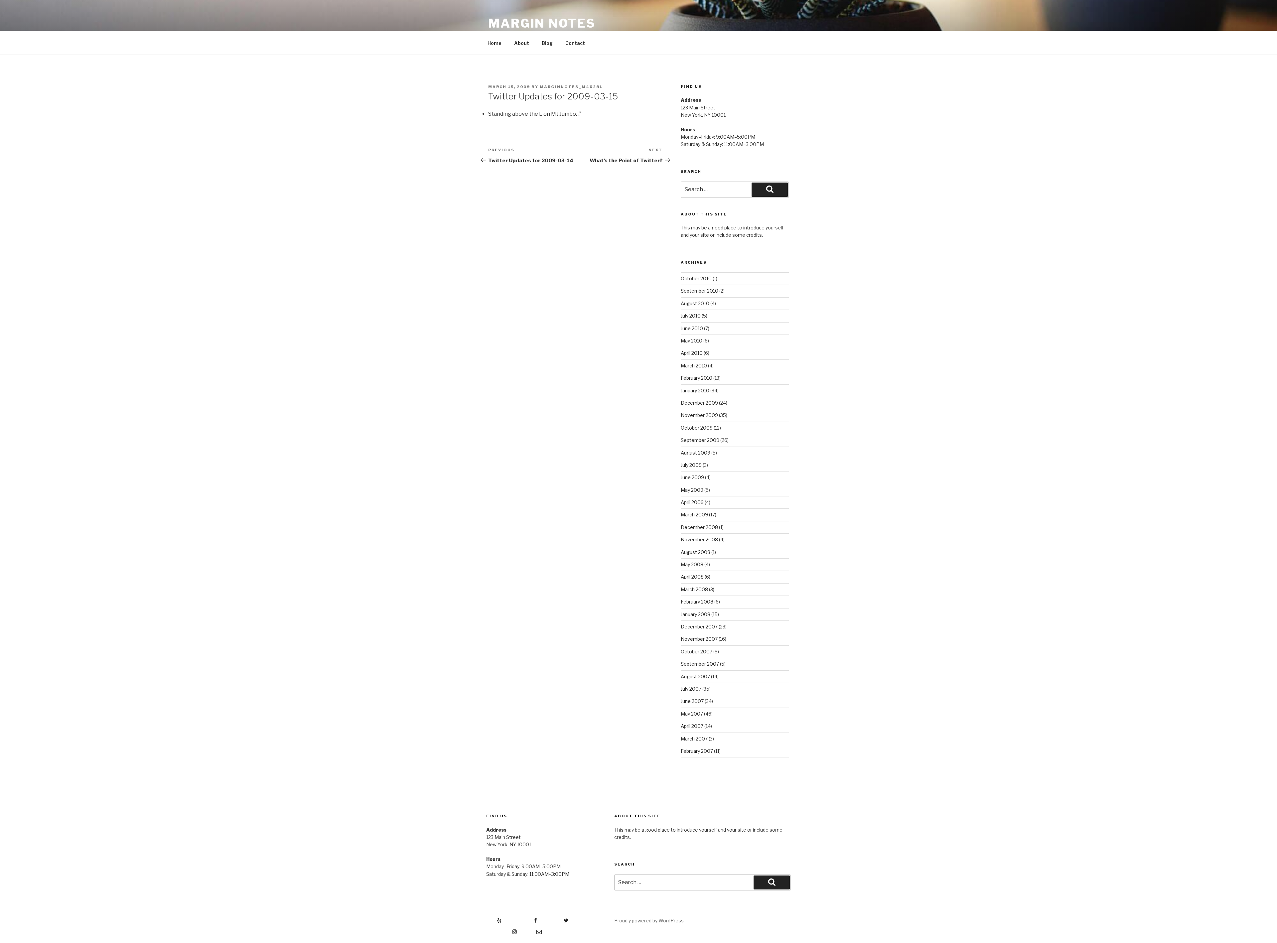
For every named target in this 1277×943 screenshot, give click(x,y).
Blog (547, 43)
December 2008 (699, 527)
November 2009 (699, 415)
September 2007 (700, 664)
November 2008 (699, 539)
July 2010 (691, 316)
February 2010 (696, 378)
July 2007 (691, 689)
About (521, 43)
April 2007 (692, 726)
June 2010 (692, 328)
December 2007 (699, 626)
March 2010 (694, 365)
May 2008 (692, 564)
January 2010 (695, 390)
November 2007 (699, 639)
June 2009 (692, 477)
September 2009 (700, 440)
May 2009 (692, 490)
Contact (575, 43)
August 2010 (695, 303)
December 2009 (699, 403)
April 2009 (692, 502)
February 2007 (697, 751)
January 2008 (695, 614)
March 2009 (694, 514)
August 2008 (695, 552)
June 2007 (692, 701)
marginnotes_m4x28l (571, 86)
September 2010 (699, 291)
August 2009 (695, 453)
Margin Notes (542, 23)
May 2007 (692, 714)
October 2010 (696, 278)
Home (494, 43)
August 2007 (695, 676)
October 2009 (697, 428)
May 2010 (691, 340)
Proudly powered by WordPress (649, 920)
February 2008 (697, 602)
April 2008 (692, 577)
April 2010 (692, 353)
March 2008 (694, 589)
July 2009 (691, 465)
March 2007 (694, 738)
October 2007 (696, 651)
